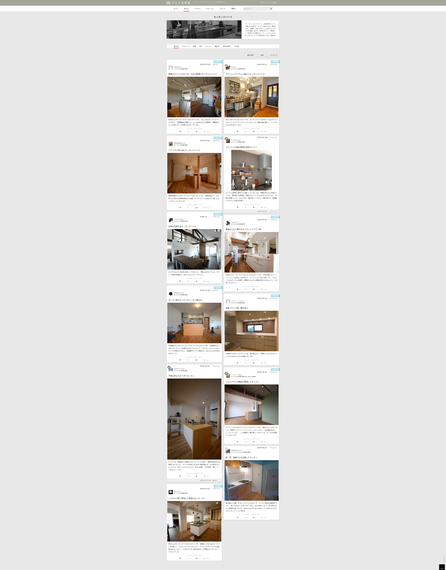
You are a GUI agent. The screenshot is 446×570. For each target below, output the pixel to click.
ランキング (273, 55)
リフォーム (185, 46)
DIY (200, 46)
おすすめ (250, 55)
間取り (233, 9)
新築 (194, 46)
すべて (176, 9)
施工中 (217, 46)
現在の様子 (227, 46)
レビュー (208, 46)
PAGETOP (442, 567)
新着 (262, 55)
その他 (236, 46)
